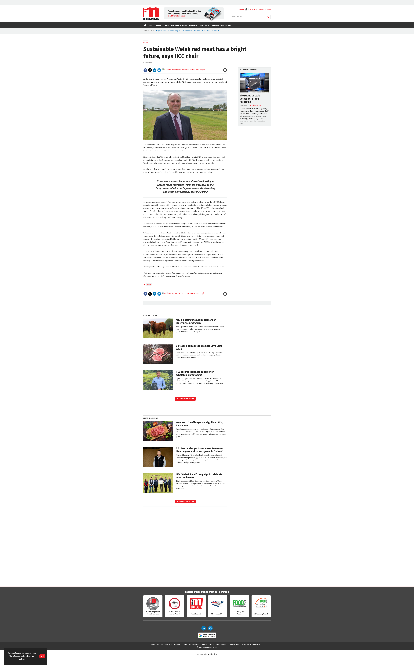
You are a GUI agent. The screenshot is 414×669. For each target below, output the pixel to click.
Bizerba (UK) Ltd (255, 105)
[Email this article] (159, 70)
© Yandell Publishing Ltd (207, 647)
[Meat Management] (151, 20)
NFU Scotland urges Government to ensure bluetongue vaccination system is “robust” (199, 450)
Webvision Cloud (212, 654)
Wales (149, 284)
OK (42, 656)
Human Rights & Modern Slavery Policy (245, 644)
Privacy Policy (208, 644)
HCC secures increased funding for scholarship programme (195, 373)
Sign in (200, 66)
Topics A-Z (177, 644)
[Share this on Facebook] (145, 70)
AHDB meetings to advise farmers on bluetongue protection (196, 321)
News (145, 43)
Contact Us (215, 31)
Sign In (241, 9)
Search (268, 17)
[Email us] (210, 628)
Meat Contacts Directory (191, 31)
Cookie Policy (221, 644)
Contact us (154, 644)
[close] (226, 66)
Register (253, 9)
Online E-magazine (174, 31)
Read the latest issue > (177, 16)
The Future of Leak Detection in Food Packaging (250, 98)
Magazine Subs (161, 31)
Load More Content (185, 399)
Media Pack (206, 31)
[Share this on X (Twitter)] (150, 70)
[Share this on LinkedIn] (155, 70)
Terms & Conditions (191, 644)
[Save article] (225, 70)
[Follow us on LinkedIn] (203, 628)
